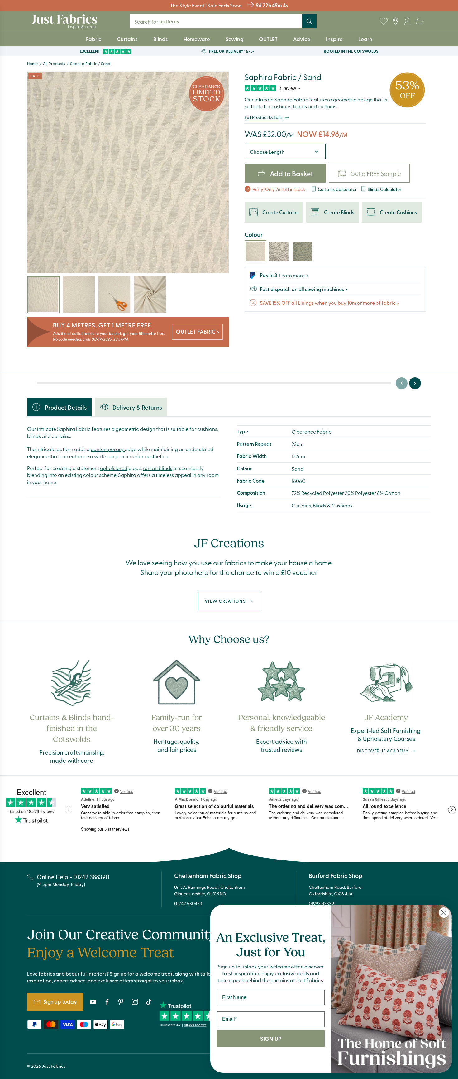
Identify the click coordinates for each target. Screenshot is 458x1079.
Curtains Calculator (337, 189)
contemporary (108, 448)
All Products (54, 63)
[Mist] (279, 251)
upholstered (113, 467)
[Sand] (255, 251)
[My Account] (407, 21)
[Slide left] (402, 383)
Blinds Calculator (384, 189)
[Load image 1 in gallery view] (43, 294)
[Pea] (302, 251)
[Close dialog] (443, 912)
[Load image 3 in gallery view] (114, 294)
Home (32, 63)
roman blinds (157, 467)
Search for (159, 21)
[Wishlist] (383, 21)
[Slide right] (415, 383)
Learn (365, 39)
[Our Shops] (395, 21)
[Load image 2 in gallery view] (79, 294)
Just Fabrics (53, 1066)
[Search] (309, 21)
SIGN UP (270, 1038)
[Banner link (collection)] (128, 332)
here (201, 572)
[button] (419, 21)
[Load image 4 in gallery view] (150, 294)
